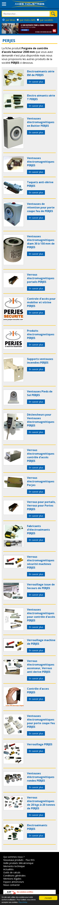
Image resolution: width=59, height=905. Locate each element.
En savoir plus (36, 81)
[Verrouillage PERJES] (13, 763)
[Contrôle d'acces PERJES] (13, 705)
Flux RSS (30, 860)
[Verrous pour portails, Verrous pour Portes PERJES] (13, 514)
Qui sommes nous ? (13, 856)
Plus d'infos (23, 902)
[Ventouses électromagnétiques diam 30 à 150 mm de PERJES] (13, 264)
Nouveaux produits (13, 860)
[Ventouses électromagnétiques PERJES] (13, 171)
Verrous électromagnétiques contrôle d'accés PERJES (40, 455)
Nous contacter (11, 884)
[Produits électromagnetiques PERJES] (13, 348)
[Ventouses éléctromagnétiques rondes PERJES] (13, 785)
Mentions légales (12, 878)
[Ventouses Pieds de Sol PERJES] (13, 404)
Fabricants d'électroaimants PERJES (38, 529)
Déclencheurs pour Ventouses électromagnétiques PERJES (40, 420)
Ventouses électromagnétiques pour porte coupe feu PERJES (41, 721)
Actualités (8, 869)
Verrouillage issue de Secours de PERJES (41, 586)
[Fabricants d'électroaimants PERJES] (13, 546)
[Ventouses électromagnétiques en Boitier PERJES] (13, 147)
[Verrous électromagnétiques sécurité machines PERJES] (13, 567)
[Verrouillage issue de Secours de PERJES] (13, 599)
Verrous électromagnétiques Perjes (40, 481)
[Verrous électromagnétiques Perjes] (13, 487)
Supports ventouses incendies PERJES (40, 360)
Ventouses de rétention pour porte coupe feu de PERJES (41, 207)
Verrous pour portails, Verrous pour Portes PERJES (41, 505)
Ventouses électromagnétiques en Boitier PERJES (40, 122)
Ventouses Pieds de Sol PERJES (39, 393)
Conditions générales (14, 875)
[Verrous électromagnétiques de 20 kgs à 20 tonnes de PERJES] (13, 809)
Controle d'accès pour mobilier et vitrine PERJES (41, 302)
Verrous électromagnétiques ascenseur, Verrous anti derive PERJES (40, 666)
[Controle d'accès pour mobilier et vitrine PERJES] (13, 320)
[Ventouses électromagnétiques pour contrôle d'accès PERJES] (13, 629)
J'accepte (48, 898)
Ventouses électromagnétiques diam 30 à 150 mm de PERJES (41, 242)
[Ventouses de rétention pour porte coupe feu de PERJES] (13, 226)
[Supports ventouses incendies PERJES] (13, 381)
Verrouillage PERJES (39, 744)
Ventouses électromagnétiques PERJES (40, 161)
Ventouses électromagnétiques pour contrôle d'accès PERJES (41, 615)
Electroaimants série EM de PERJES (40, 73)
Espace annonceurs (13, 881)
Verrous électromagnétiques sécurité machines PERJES (40, 562)
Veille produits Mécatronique (18, 863)
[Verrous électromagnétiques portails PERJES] (13, 287)
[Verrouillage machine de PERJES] (13, 650)
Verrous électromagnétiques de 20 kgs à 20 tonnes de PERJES (41, 803)
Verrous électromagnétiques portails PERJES (40, 278)
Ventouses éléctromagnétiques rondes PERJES (40, 777)
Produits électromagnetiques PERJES (40, 334)
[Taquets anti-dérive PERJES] (13, 193)
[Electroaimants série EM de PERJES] (13, 85)
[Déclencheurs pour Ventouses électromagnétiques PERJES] (13, 439)
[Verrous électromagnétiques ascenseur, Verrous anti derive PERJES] (13, 674)
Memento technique (14, 866)
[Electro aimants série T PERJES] (13, 108)
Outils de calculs (11, 872)
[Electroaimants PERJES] (13, 839)
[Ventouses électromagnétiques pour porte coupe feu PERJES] (13, 734)
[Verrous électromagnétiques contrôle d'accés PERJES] (13, 464)
